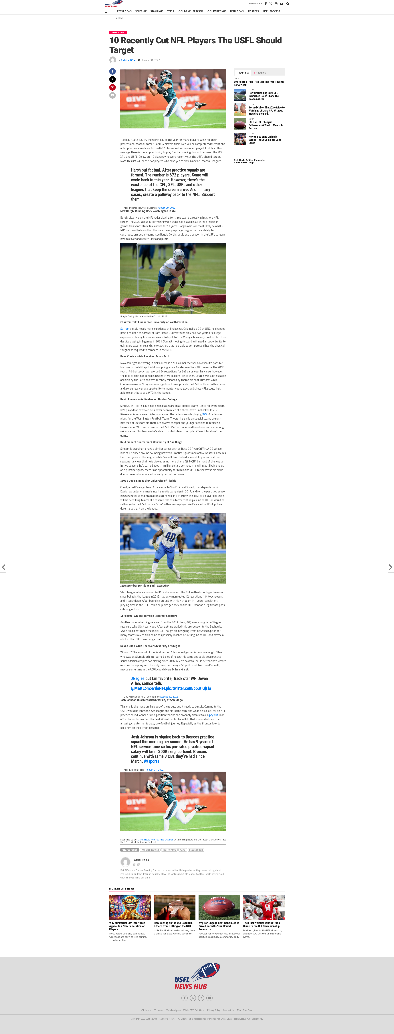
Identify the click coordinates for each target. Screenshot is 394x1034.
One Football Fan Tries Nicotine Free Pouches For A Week (259, 83)
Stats (170, 11)
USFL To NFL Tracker (190, 11)
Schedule (141, 11)
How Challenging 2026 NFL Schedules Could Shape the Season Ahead (264, 96)
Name (182, 849)
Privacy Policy (213, 1010)
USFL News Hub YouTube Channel (155, 839)
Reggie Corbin (196, 849)
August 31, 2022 (155, 770)
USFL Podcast (271, 11)
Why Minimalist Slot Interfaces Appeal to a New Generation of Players (127, 926)
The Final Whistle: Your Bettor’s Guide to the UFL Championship (261, 924)
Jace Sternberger (150, 849)
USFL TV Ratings (216, 11)
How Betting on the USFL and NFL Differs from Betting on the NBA (173, 924)
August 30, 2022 (169, 696)
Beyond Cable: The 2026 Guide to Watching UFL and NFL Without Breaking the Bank (267, 110)
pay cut (213, 715)
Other (119, 18)
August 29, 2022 (166, 208)
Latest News (124, 11)
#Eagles (138, 678)
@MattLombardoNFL (148, 688)
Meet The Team (245, 1010)
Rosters (253, 11)
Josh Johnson (169, 849)
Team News (237, 11)
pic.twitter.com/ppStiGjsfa (188, 688)
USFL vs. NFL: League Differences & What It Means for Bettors (266, 125)
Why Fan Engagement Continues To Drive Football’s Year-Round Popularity (219, 926)
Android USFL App (244, 162)
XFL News (146, 1010)
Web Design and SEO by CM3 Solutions (185, 1010)
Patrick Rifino (128, 60)
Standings (156, 11)
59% (204, 414)
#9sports (151, 761)
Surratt (125, 328)
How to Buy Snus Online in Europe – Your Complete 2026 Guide (265, 139)
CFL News (158, 1010)
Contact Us (228, 1010)
